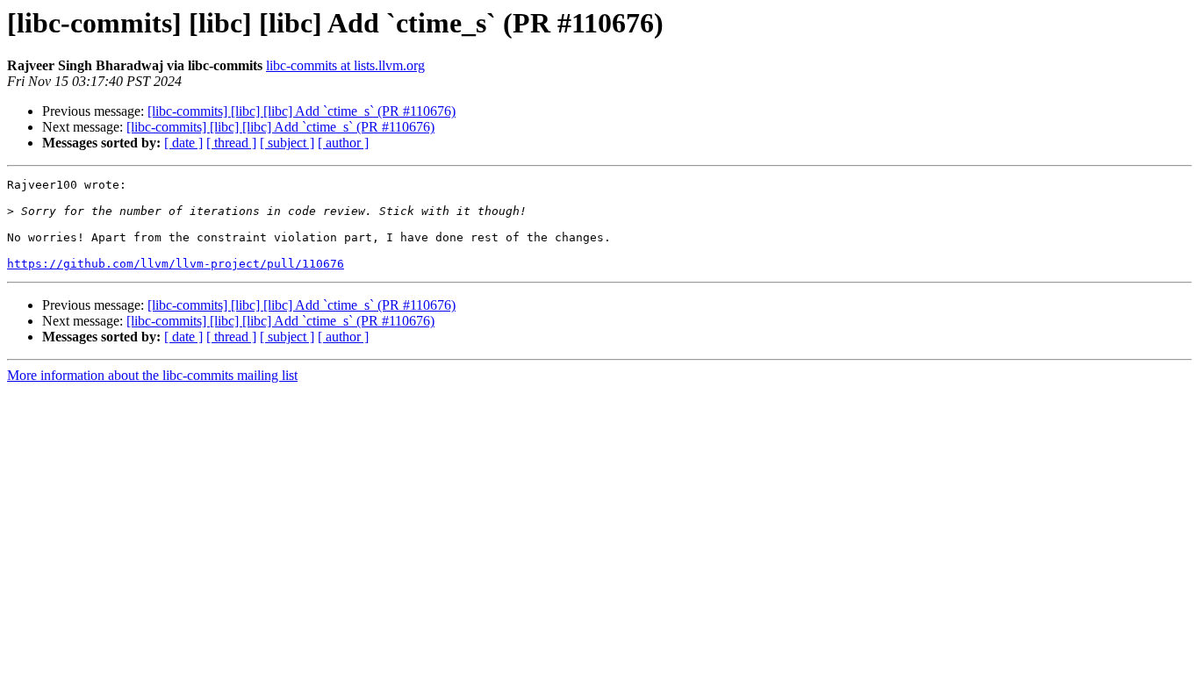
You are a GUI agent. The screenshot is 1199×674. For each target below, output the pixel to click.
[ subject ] (287, 142)
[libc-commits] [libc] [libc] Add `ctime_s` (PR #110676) (301, 111)
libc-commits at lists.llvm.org (345, 65)
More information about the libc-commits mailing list (152, 375)
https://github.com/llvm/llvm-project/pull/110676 (175, 263)
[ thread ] (231, 142)
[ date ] (183, 142)
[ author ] (343, 142)
